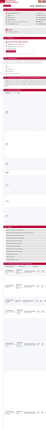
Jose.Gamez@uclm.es (20, 46)
